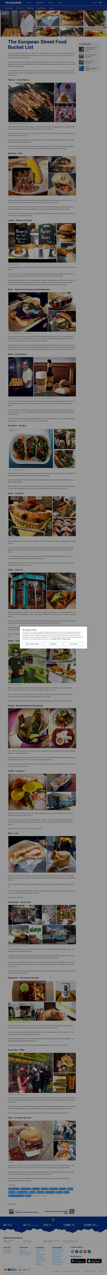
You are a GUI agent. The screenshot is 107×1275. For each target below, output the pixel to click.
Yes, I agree (73, 644)
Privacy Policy (66, 639)
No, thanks (53, 644)
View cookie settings (32, 644)
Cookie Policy (56, 639)
